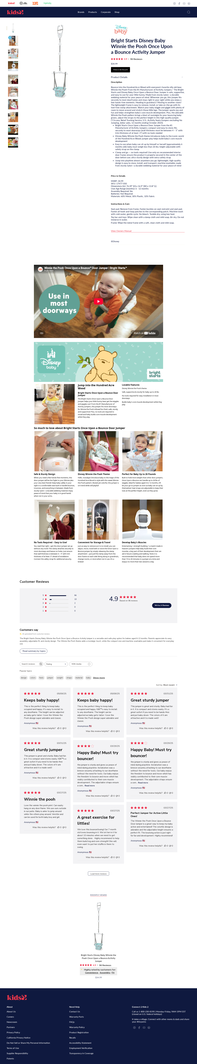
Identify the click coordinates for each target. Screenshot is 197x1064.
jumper (50, 677)
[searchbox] (29, 664)
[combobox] (56, 664)
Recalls (72, 1037)
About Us (11, 1011)
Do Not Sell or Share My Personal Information (28, 1043)
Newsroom (12, 1022)
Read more (143, 782)
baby (88, 677)
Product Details (119, 77)
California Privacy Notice (18, 1037)
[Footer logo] (17, 997)
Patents (10, 1058)
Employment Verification (80, 1048)
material (79, 677)
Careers (10, 1016)
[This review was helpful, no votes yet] (58, 728)
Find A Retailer (120, 70)
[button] (81, 12)
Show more (99, 677)
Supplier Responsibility (17, 1053)
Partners (11, 1027)
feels (41, 677)
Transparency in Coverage (81, 1053)
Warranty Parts (76, 1016)
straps (69, 677)
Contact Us (74, 1011)
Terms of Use (13, 1048)
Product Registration (79, 1032)
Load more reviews (98, 874)
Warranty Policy (77, 1027)
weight (60, 677)
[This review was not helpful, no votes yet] (63, 728)
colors (33, 677)
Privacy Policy (13, 1032)
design (24, 677)
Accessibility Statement (80, 1043)
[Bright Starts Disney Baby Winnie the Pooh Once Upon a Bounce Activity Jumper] (98, 926)
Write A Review (162, 605)
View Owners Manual (121, 231)
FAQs (72, 1022)
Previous (20, 62)
